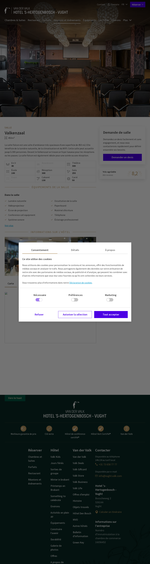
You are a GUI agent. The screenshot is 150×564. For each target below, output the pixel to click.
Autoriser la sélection (75, 314)
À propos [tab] (110, 250)
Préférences (76, 295)
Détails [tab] (75, 250)
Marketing (110, 295)
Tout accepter (111, 314)
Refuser (39, 314)
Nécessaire (40, 295)
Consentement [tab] (39, 250)
